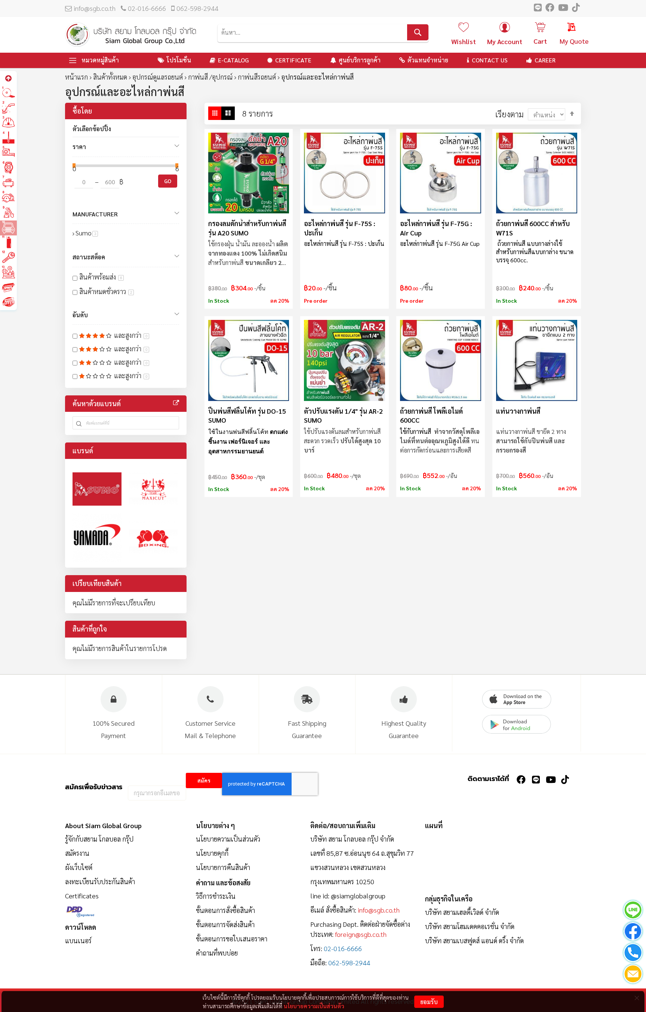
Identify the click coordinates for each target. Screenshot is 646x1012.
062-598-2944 (197, 8)
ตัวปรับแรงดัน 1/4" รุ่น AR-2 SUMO (343, 415)
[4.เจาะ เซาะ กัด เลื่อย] (8, 137)
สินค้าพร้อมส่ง (100, 276)
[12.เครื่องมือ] (8, 257)
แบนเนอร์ (78, 940)
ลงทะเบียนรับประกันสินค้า (100, 881)
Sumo (87, 232)
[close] (636, 997)
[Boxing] (153, 537)
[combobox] (323, 32)
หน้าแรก (76, 76)
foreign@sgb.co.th (361, 934)
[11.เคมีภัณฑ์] (8, 242)
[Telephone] (633, 954)
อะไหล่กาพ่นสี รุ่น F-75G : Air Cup (436, 228)
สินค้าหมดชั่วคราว (105, 291)
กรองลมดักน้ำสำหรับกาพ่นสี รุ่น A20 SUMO (247, 228)
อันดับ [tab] (80, 315)
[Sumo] (97, 489)
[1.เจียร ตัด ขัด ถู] (8, 93)
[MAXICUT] (153, 489)
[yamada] (97, 537)
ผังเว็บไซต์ (78, 867)
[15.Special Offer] (8, 302)
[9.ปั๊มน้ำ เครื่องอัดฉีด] (8, 212)
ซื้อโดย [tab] (82, 111)
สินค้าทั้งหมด (110, 76)
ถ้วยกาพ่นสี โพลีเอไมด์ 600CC (431, 415)
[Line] (633, 911)
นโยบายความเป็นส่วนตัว (314, 1005)
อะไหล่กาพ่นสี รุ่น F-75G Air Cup (440, 243)
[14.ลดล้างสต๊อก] (8, 287)
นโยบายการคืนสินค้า (223, 867)
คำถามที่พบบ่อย (217, 952)
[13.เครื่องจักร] (8, 272)
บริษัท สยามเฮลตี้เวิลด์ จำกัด (462, 912)
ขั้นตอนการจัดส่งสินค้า (225, 924)
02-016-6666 (147, 8)
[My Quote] (564, 28)
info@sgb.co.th (95, 8)
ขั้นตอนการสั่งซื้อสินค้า (225, 910)
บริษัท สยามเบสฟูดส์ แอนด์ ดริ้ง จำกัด (474, 940)
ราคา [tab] (79, 147)
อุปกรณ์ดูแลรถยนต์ (157, 76)
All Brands (176, 403)
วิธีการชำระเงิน (216, 896)
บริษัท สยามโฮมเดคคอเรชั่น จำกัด (469, 926)
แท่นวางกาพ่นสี (518, 411)
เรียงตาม (509, 114)
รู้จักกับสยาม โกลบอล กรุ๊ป (99, 838)
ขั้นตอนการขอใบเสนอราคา (231, 938)
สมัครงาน (77, 853)
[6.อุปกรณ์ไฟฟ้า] (8, 167)
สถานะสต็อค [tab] (89, 257)
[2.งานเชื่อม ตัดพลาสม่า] (8, 108)
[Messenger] (633, 932)
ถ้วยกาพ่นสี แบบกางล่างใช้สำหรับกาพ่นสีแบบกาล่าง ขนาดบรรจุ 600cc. (534, 251)
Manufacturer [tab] (95, 214)
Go (167, 181)
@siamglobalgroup (358, 895)
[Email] (633, 975)
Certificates (82, 895)
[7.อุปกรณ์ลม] (8, 182)
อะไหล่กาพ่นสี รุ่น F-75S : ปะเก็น (339, 228)
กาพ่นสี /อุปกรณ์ (210, 76)
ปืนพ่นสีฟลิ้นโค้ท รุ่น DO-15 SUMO (247, 415)
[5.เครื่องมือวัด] (8, 152)
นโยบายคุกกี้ (212, 853)
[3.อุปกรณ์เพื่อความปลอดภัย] (8, 122)
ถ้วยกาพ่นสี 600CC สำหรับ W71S (533, 228)
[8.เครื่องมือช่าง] (8, 197)
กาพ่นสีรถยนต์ (257, 76)
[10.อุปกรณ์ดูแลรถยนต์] (8, 227)
